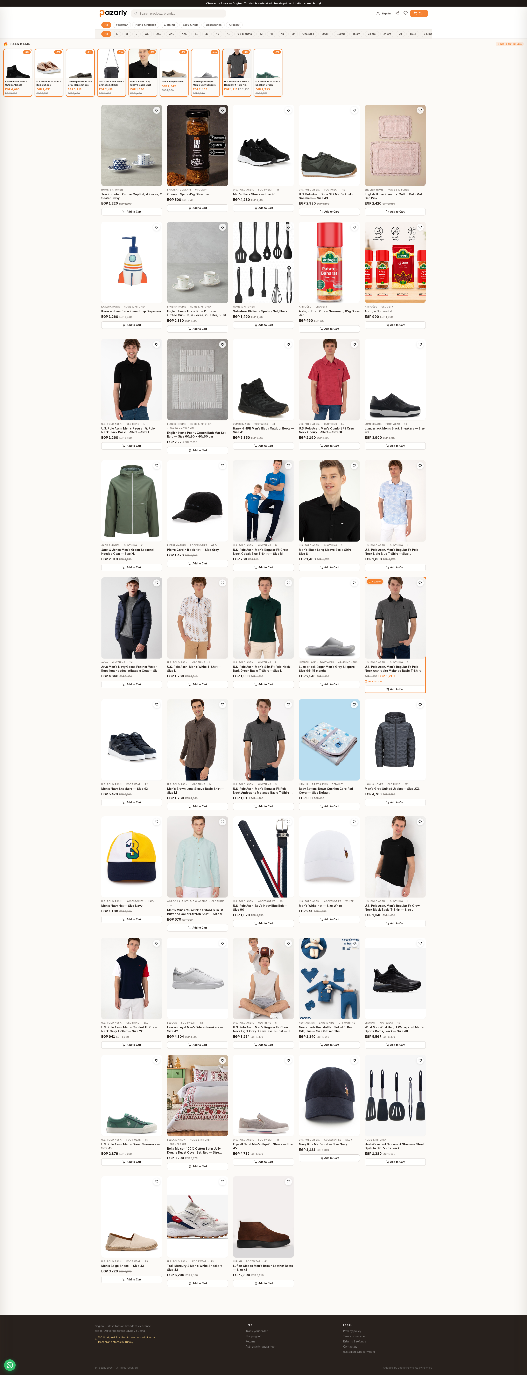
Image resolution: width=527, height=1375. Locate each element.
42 (261, 34)
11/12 (413, 34)
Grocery (234, 24)
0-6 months (431, 34)
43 (271, 34)
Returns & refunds (354, 1341)
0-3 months (245, 34)
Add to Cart (134, 211)
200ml (325, 34)
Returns (250, 1341)
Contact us (350, 1346)
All (106, 24)
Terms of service (354, 1336)
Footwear (122, 24)
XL (147, 34)
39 (206, 34)
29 (400, 34)
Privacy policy (352, 1331)
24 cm (387, 34)
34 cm (372, 34)
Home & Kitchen (145, 24)
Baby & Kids (190, 24)
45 (282, 34)
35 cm (356, 34)
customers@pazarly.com (359, 1351)
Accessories (214, 24)
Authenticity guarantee (260, 1346)
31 (196, 34)
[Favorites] (405, 13)
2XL (158, 34)
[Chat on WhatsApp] (10, 1365)
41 (228, 34)
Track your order (256, 1331)
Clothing (169, 24)
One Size (308, 34)
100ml (341, 34)
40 (217, 34)
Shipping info (254, 1336)
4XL (184, 34)
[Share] (397, 13)
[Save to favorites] (156, 110)
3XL (171, 34)
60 (293, 34)
